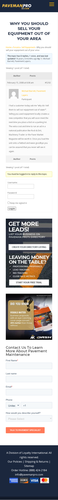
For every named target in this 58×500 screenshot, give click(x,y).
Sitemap (29, 466)
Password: (12, 192)
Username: (13, 182)
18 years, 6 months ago (26, 58)
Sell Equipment (28, 47)
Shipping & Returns (36, 461)
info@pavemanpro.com (29, 474)
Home (8, 47)
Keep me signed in (18, 203)
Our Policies (15, 461)
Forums (16, 47)
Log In (12, 208)
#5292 (48, 82)
